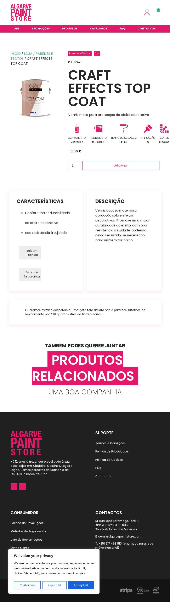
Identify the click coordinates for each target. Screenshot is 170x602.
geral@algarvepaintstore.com (120, 536)
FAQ (122, 28)
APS (16, 28)
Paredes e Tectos (80, 53)
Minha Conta (20, 548)
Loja (28, 53)
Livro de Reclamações (26, 540)
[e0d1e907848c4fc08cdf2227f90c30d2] (35, 98)
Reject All (54, 585)
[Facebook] (14, 486)
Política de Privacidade (111, 451)
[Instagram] (22, 486)
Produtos (70, 28)
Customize (27, 585)
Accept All (81, 585)
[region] (54, 571)
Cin (97, 53)
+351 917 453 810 (110, 543)
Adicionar (121, 165)
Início (16, 53)
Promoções (41, 28)
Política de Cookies (109, 460)
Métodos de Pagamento (28, 531)
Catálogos (98, 28)
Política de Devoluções (27, 523)
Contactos (147, 28)
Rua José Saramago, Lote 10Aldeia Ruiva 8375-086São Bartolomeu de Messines (117, 525)
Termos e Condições (110, 443)
